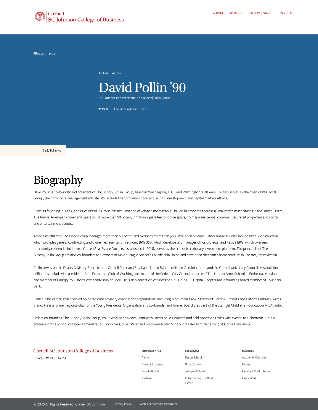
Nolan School (193, 364)
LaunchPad (249, 378)
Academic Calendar (254, 357)
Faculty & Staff (260, 13)
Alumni (218, 13)
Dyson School (193, 357)
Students (236, 13)
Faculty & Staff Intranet (256, 371)
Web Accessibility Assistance (159, 404)
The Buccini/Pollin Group (130, 109)
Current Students (152, 364)
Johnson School (195, 371)
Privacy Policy (123, 404)
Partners (286, 13)
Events (246, 364)
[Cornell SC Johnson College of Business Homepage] (83, 352)
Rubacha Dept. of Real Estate (199, 380)
